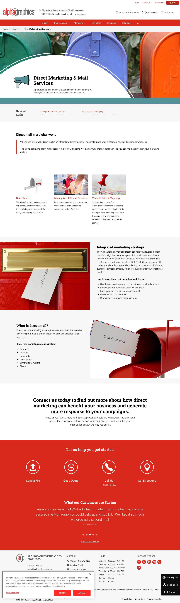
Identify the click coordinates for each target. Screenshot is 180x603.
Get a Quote (172, 577)
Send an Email (76, 565)
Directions (168, 12)
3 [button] (90, 535)
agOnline (172, 2)
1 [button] (83, 535)
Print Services (60, 22)
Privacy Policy (126, 599)
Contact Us (159, 2)
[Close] (90, 574)
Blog (137, 2)
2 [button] (87, 535)
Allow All (81, 593)
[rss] (139, 568)
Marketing (78, 22)
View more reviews (90, 541)
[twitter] (144, 562)
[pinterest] (159, 562)
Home (5, 29)
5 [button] (97, 535)
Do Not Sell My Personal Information (148, 599)
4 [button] (93, 535)
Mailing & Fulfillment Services (52, 111)
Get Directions (147, 480)
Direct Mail (22, 198)
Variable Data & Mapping (92, 111)
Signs (44, 22)
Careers (172, 592)
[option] (90, 519)
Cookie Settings (12, 592)
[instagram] (154, 562)
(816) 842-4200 (151, 12)
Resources (111, 22)
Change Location (35, 565)
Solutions (126, 22)
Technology (96, 22)
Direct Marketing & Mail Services (37, 29)
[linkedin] (149, 562)
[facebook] (139, 562)
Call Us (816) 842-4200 (80, 560)
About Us (146, 2)
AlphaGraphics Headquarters (40, 569)
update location (80, 14)
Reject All (62, 593)
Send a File (172, 584)
